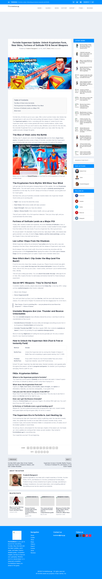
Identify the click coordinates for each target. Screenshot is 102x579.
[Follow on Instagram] (90, 535)
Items (81, 8)
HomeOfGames (32, 176)
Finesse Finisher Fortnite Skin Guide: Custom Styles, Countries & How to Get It (31, 511)
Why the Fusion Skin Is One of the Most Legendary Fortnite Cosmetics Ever (85, 106)
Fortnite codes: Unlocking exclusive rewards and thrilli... (34, 2)
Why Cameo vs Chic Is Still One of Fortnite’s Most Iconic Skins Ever (86, 99)
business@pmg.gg (59, 535)
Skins (57, 8)
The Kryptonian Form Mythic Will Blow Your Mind (29, 105)
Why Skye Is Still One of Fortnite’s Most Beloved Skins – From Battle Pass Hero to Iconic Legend (85, 137)
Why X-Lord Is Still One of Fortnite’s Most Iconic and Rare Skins (16, 508)
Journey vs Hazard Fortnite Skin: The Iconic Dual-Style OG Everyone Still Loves (85, 91)
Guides (48, 8)
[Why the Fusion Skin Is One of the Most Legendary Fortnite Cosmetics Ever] (77, 105)
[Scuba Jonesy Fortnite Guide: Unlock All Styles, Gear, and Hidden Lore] (77, 153)
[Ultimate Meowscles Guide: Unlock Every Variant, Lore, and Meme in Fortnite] (77, 129)
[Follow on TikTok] (87, 535)
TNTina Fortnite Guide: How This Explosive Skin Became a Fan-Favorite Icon (85, 145)
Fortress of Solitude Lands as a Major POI (26, 108)
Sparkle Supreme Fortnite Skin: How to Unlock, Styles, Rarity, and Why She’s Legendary (86, 69)
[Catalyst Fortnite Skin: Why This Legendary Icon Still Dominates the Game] (77, 76)
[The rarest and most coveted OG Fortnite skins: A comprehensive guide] (48, 501)
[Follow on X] (77, 535)
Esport (72, 8)
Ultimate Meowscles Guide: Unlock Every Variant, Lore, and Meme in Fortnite (85, 129)
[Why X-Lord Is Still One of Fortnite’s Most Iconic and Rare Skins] (17, 501)
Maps (32, 542)
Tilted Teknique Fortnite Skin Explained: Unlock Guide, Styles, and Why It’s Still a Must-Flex (86, 83)
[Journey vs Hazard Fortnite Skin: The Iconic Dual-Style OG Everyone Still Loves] (77, 91)
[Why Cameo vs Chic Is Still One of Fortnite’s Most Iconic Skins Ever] (77, 99)
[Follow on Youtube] (83, 535)
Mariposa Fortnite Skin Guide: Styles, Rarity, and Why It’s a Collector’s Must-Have (63, 510)
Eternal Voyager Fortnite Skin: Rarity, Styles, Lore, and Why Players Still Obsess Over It (86, 46)
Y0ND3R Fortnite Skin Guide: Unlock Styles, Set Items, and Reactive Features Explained (86, 54)
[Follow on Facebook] (80, 535)
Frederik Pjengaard (31, 48)
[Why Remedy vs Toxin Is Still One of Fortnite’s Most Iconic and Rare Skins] (77, 113)
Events (33, 548)
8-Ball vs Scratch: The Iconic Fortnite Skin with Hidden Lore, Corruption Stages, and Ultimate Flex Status (86, 121)
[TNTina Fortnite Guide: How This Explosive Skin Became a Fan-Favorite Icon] (77, 145)
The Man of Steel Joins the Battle (24, 103)
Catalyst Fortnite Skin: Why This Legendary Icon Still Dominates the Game (86, 76)
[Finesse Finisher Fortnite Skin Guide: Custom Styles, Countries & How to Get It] (32, 501)
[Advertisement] (51, 24)
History (64, 8)
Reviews (90, 8)
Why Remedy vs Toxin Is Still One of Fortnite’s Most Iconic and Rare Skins (86, 113)
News (40, 8)
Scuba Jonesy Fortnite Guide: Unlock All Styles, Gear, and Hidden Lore (85, 153)
